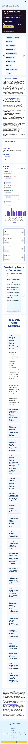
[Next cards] (23, 295)
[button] (14, 342)
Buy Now (7, 26)
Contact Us (13, 732)
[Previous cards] (5, 295)
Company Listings (10, 5)
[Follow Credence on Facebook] (4, 734)
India (17, 5)
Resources (13, 728)
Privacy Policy (14, 737)
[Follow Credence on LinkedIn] (8, 734)
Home (3, 5)
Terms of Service (14, 739)
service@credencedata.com (10, 704)
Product (12, 730)
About (12, 735)
